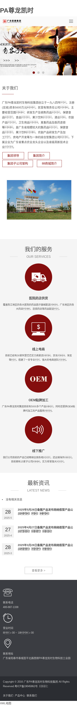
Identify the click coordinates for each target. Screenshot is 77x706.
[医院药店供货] (38, 276)
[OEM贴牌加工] (38, 378)
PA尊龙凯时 (17, 10)
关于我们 (8, 695)
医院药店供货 (38, 298)
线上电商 (38, 349)
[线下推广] (38, 429)
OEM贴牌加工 (38, 400)
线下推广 (38, 451)
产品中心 (20, 695)
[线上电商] (38, 327)
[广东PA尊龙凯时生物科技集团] (13, 21)
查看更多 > (38, 570)
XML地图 (5, 703)
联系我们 (32, 695)
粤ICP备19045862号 (26, 686)
